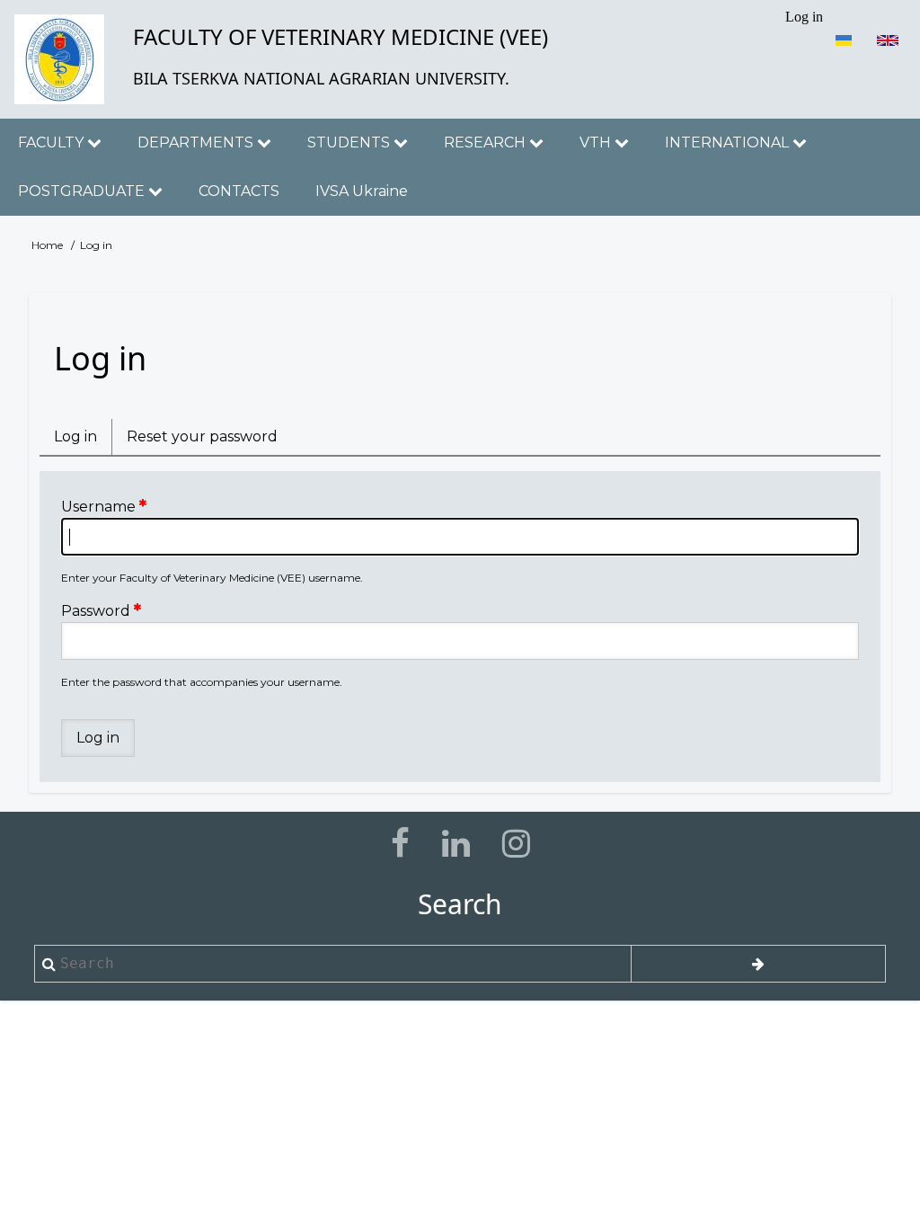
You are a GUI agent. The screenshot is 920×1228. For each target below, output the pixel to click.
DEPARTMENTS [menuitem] (197, 142)
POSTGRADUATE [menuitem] (83, 191)
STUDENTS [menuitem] (350, 142)
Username (98, 506)
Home (47, 245)
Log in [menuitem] (804, 16)
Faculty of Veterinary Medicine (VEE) (340, 36)
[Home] (59, 59)
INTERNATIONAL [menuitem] (728, 142)
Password (95, 610)
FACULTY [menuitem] (52, 142)
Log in (82, 441)
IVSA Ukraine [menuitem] (361, 191)
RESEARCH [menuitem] (486, 142)
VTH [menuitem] (597, 142)
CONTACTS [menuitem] (239, 191)
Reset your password (202, 436)
